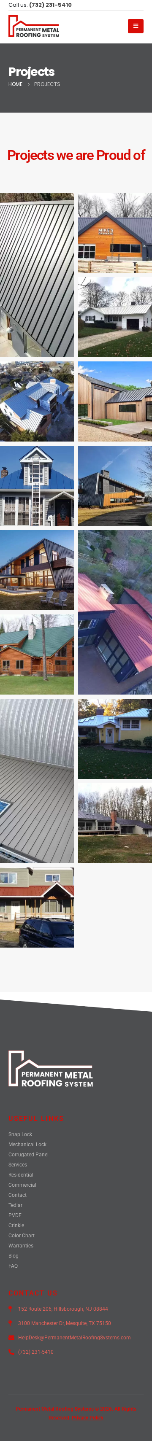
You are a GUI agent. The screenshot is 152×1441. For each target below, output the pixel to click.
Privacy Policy (87, 1418)
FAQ (13, 1266)
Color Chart (21, 1236)
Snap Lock (20, 1134)
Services (17, 1165)
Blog (13, 1256)
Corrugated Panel (28, 1155)
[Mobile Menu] (136, 26)
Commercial (22, 1185)
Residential (20, 1175)
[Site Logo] (33, 26)
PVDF (15, 1215)
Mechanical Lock (27, 1144)
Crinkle (16, 1225)
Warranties (20, 1246)
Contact (17, 1195)
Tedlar (15, 1205)
